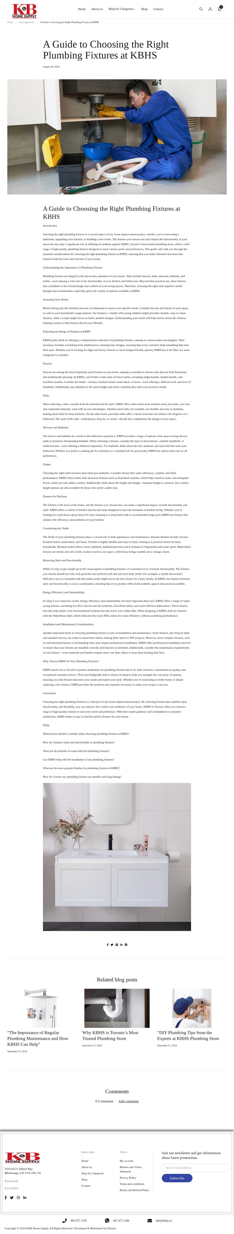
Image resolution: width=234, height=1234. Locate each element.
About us (87, 1167)
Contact (86, 1185)
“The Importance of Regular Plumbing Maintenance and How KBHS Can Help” (37, 1038)
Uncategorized (26, 22)
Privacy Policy (128, 1177)
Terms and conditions (132, 1183)
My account (126, 1160)
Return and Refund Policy (134, 1190)
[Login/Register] (210, 9)
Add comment (128, 1101)
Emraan (111, 1228)
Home (10, 22)
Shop (84, 1179)
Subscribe (177, 1178)
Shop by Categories (93, 1173)
